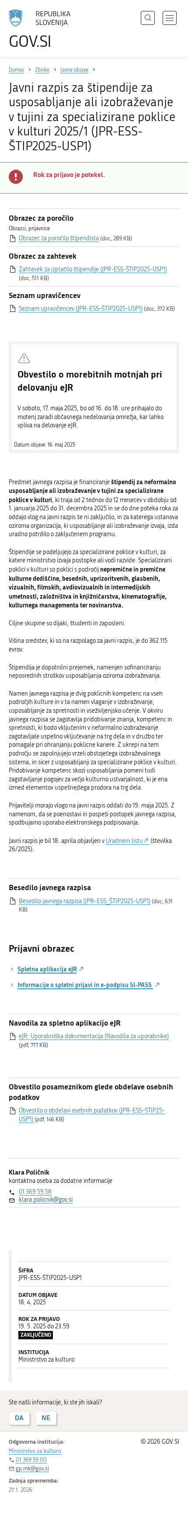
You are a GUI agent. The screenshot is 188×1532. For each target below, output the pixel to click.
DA (19, 1417)
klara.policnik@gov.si (46, 1199)
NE (46, 1417)
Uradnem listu (124, 841)
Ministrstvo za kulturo (35, 1451)
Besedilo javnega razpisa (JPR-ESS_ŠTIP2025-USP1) (84, 901)
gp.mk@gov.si (32, 1468)
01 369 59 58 (35, 1192)
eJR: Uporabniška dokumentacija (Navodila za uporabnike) (94, 1036)
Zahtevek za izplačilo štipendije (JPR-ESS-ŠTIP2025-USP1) (93, 269)
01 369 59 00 (31, 1459)
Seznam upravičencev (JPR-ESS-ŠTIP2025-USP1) (81, 308)
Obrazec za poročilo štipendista (59, 238)
